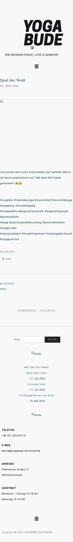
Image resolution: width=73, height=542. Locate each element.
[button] (36, 67)
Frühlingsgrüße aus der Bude (36, 395)
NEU (4, 289)
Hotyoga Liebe (36, 384)
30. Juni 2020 (9, 86)
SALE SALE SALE (36, 373)
